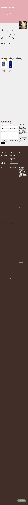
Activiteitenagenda (3, 152)
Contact (11, 151)
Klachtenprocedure (12, 155)
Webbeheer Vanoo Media (4, 501)
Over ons (2, 151)
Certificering (12, 152)
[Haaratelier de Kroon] (14, 2)
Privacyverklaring (10, 501)
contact (2, 52)
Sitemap (14, 501)
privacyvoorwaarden (4, 141)
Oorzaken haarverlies (4, 155)
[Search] (26, 2)
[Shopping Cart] (25, 2)
